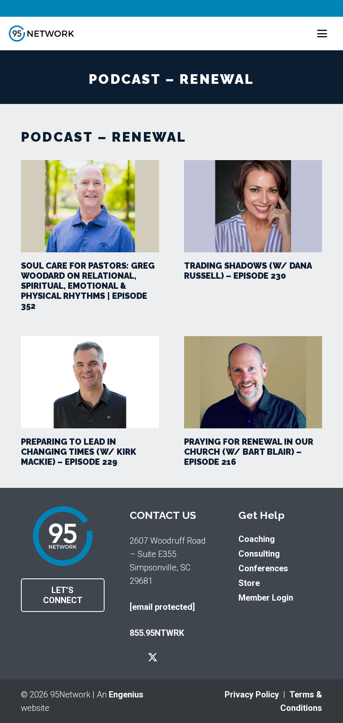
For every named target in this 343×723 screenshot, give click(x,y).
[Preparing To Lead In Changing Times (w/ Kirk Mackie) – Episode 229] (90, 382)
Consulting (259, 554)
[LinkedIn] (190, 657)
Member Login (265, 598)
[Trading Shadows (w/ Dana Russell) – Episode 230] (253, 206)
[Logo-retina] (41, 33)
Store (249, 583)
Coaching (256, 539)
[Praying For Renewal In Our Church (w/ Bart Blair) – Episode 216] (253, 382)
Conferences (263, 568)
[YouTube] (172, 657)
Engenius (126, 694)
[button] (322, 34)
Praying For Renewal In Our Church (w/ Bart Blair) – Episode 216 (248, 452)
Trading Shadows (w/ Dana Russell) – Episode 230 (248, 271)
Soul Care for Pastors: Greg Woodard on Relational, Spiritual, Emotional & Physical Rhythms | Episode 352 (88, 286)
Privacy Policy (252, 694)
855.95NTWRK (157, 633)
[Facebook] (134, 657)
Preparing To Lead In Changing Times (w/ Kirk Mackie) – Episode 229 (78, 452)
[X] (153, 657)
